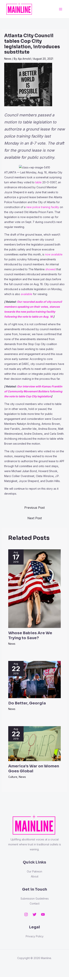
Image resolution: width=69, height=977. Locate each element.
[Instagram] (26, 914)
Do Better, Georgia (27, 703)
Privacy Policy (35, 936)
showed (50, 269)
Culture (12, 776)
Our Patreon (34, 871)
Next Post (34, 518)
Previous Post (34, 507)
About (34, 876)
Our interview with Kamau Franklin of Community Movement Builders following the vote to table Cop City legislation (33, 391)
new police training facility (42, 207)
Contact (34, 903)
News (7, 58)
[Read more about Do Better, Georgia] (34, 679)
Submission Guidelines (35, 898)
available (26, 294)
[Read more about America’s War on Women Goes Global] (34, 743)
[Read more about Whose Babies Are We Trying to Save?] (34, 588)
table (38, 182)
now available (53, 254)
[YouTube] (43, 914)
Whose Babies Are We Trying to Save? (30, 635)
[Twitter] (34, 914)
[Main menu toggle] (60, 9)
